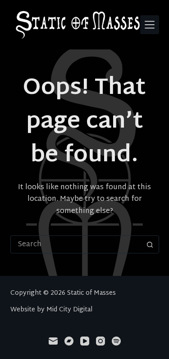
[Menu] (149, 24)
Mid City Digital (69, 309)
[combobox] (76, 244)
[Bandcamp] (68, 341)
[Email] (53, 341)
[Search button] (150, 244)
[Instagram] (100, 341)
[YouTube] (84, 341)
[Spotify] (116, 341)
